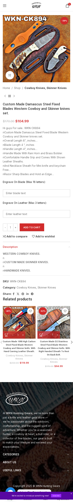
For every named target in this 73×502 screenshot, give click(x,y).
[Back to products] (9, 96)
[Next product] (14, 96)
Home (6, 88)
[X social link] (18, 294)
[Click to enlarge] (10, 75)
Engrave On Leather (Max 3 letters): (25, 202)
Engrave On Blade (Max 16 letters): (24, 181)
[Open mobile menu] (4, 5)
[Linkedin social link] (27, 294)
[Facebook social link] (14, 294)
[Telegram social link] (32, 294)
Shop (17, 88)
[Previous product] (5, 96)
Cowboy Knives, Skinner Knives (46, 88)
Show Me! (56, 496)
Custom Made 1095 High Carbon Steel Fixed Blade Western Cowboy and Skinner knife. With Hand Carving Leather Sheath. (19, 346)
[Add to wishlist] (30, 311)
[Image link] (17, 398)
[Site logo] (36, 5)
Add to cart (31, 227)
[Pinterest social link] (22, 294)
